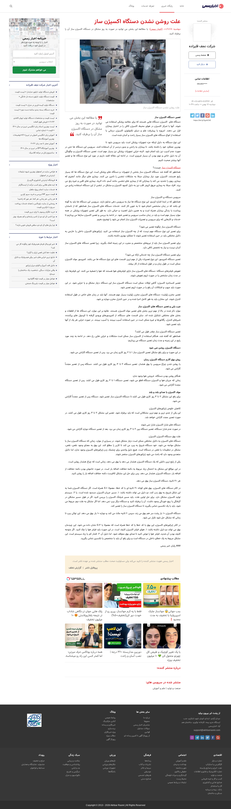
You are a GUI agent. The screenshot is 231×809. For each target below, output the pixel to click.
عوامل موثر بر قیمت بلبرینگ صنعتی (40, 283)
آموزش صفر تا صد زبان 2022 (42, 143)
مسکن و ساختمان (215, 793)
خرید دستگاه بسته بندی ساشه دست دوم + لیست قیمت (34, 111)
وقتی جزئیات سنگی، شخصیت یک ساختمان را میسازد (36, 272)
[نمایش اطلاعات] (202, 91)
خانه (182, 6)
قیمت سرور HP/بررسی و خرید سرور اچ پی (38, 194)
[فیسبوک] (213, 737)
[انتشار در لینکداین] (213, 115)
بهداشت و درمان (179, 764)
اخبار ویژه (53, 165)
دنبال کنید (201, 64)
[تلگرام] (197, 737)
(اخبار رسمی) (156, 29)
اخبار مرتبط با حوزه (48, 237)
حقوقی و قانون (180, 771)
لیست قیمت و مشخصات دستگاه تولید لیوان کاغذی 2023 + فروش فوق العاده (34, 120)
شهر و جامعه (181, 768)
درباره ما (146, 717)
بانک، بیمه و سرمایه (213, 789)
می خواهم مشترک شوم (34, 70)
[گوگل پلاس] (218, 737)
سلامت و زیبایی (73, 760)
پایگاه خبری (167, 6)
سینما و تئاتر (146, 768)
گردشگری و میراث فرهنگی (175, 775)
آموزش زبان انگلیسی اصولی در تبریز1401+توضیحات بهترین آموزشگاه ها (33, 137)
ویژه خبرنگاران (110, 732)
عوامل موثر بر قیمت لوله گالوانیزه (41, 278)
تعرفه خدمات (147, 6)
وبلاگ (131, 6)
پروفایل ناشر (90, 568)
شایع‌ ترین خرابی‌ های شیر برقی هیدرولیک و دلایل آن (34, 259)
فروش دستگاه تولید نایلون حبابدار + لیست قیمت (34, 92)
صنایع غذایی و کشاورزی (212, 782)
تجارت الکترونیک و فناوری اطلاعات (208, 771)
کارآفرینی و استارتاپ (214, 764)
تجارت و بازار (217, 760)
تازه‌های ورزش (110, 760)
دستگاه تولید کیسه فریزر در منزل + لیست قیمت (35, 105)
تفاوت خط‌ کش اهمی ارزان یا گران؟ (41, 252)
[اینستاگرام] (192, 737)
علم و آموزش (159, 688)
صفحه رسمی (201, 55)
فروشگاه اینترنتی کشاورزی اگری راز (41, 180)
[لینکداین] (202, 737)
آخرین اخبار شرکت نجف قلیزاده (42, 85)
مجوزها (147, 721)
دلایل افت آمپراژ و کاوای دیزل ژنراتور (40, 265)
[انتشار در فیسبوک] (202, 115)
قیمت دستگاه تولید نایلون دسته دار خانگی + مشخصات (36, 98)
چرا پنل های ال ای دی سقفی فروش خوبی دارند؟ (35, 225)
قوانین (147, 732)
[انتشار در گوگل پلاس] (207, 115)
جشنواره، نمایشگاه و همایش (33, 764)
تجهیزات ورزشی (109, 768)
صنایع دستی (146, 778)
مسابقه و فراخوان (37, 768)
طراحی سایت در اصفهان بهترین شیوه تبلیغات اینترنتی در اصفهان (36, 173)
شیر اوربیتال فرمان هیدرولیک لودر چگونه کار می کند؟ (35, 246)
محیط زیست (181, 778)
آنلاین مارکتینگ (109, 721)
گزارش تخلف (75, 568)
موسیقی (147, 771)
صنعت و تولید (173, 688)
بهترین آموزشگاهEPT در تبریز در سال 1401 (37, 148)
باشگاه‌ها (112, 771)
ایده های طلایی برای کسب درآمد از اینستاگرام (37, 185)
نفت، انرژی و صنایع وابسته (211, 768)
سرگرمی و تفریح (73, 771)
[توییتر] (207, 737)
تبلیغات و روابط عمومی (177, 782)
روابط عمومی (110, 717)
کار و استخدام (216, 786)
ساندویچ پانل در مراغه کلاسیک (41, 152)
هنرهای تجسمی (144, 775)
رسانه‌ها (148, 760)
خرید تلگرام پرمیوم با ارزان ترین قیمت (39, 212)
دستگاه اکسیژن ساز (171, 168)
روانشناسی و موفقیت (71, 764)
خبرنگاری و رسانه (109, 725)
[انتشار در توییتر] (197, 115)
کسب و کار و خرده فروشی (211, 778)
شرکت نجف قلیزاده (202, 46)
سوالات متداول (143, 728)
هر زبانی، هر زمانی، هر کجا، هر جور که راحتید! (36, 199)
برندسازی (112, 728)
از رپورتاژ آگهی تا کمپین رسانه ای (137, 735)
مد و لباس (76, 768)
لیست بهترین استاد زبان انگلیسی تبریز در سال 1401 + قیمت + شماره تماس (33, 128)
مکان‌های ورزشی (109, 764)
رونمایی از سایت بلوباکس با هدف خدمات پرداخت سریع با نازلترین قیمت (35, 205)
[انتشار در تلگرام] (192, 115)
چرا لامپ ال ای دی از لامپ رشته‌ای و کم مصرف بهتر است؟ (34, 218)
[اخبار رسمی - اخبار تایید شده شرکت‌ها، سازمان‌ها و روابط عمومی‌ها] (213, 6)
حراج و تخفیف (39, 760)
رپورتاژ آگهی (111, 739)
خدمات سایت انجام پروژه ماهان (42, 189)
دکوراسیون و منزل (73, 775)
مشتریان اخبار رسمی (141, 725)
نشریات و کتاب (145, 764)
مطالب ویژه (111, 735)
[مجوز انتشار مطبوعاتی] (34, 721)
